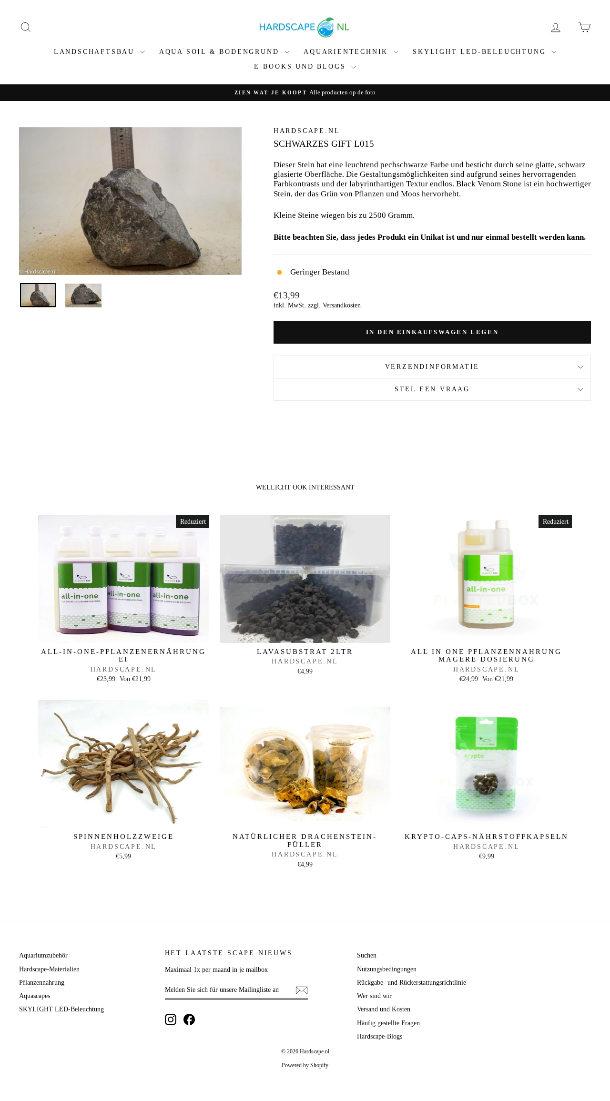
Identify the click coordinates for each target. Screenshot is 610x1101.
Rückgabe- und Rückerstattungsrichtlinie (411, 982)
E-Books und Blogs (301, 66)
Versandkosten (342, 305)
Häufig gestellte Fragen (388, 1023)
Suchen (366, 955)
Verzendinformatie (432, 366)
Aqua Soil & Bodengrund (220, 51)
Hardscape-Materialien (49, 969)
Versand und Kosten (383, 1009)
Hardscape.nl (307, 130)
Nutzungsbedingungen (387, 969)
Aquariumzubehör (43, 955)
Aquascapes (34, 995)
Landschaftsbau (96, 51)
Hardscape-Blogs (379, 1036)
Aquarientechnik (347, 51)
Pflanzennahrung (41, 982)
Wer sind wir (374, 995)
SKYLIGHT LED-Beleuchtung (481, 51)
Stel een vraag (432, 389)
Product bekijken (123, 632)
